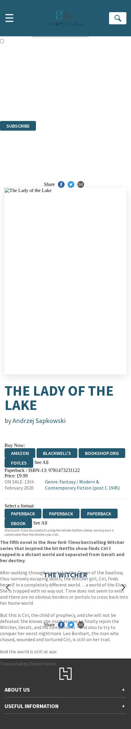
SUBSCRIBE (18, 126)
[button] (8, 587)
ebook (18, 523)
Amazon (20, 453)
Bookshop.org (102, 453)
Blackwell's (57, 453)
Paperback (61, 514)
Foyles (19, 463)
